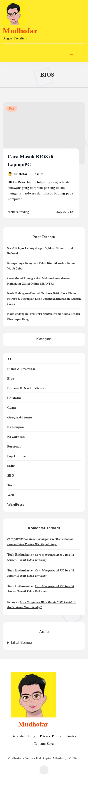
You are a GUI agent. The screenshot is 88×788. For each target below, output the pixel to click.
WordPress (15, 504)
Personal (14, 446)
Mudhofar (20, 30)
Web (10, 495)
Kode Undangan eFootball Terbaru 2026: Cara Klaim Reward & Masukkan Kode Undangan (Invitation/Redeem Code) (44, 299)
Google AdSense (19, 417)
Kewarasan (16, 437)
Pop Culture (16, 456)
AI (9, 359)
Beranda (18, 736)
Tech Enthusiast (18, 554)
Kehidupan (15, 427)
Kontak (71, 736)
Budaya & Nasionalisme (25, 388)
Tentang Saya (44, 743)
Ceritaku (14, 398)
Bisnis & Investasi (21, 369)
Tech (11, 108)
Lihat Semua (21, 642)
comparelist (16, 539)
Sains (11, 466)
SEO (10, 475)
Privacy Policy (50, 736)
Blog (10, 378)
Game (11, 407)
